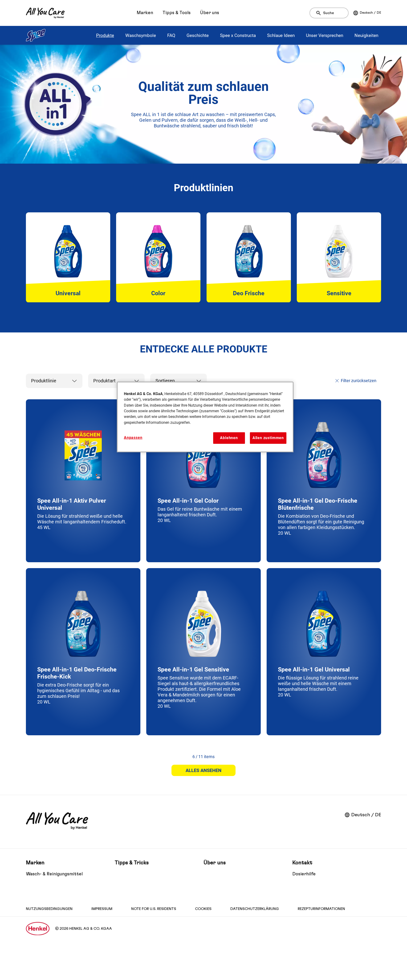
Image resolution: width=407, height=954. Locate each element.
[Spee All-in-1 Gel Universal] (324, 651)
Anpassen (133, 437)
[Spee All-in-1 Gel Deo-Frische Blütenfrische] (324, 480)
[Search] (319, 13)
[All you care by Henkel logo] (45, 13)
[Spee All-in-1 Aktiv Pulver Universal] (83, 480)
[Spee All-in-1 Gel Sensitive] (203, 651)
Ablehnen (229, 438)
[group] (203, 257)
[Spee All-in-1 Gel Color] (203, 480)
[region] (205, 417)
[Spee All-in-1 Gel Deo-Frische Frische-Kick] (83, 651)
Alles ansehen (203, 770)
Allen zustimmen (268, 438)
